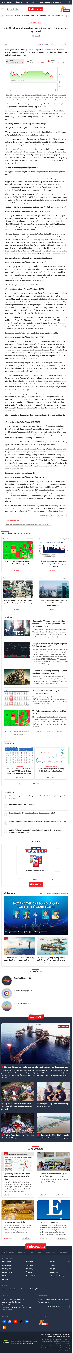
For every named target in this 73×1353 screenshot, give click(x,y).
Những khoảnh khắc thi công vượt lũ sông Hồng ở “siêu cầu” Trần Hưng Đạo (53, 1138)
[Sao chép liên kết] (62, 44)
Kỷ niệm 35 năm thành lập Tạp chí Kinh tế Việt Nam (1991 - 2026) (53, 1177)
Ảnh (3, 1291)
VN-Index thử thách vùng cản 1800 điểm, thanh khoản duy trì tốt (49, 712)
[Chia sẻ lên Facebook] (51, 44)
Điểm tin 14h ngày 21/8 (23, 980)
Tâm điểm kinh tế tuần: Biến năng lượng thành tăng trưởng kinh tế (19, 961)
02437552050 (45, 1304)
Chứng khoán (6, 2)
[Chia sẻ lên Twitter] (55, 44)
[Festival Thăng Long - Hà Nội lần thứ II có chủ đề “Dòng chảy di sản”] (17, 1125)
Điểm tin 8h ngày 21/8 (22, 1005)
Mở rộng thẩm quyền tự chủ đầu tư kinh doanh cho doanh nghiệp (36, 1069)
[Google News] (43, 44)
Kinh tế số (34, 16)
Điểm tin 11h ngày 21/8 (23, 993)
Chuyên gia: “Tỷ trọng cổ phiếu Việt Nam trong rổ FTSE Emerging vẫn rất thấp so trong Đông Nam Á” (48, 623)
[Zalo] (27, 1323)
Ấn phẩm (35, 843)
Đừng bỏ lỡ (9, 743)
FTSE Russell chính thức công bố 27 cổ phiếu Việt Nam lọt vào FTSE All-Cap (37, 823)
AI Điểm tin (36, 974)
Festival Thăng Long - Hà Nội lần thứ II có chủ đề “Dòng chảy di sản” (17, 1138)
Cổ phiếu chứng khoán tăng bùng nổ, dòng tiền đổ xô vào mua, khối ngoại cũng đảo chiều (38, 799)
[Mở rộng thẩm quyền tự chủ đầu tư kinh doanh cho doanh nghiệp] (35, 1045)
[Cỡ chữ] (9, 44)
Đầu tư (17, 16)
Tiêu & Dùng (19, 2)
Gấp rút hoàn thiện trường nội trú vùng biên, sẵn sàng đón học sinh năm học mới (16, 1108)
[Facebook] (4, 1323)
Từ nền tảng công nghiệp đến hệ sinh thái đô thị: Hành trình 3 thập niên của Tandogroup (51, 962)
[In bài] (6, 44)
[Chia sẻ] (65, 44)
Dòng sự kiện (35, 1151)
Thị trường (56, 16)
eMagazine (64, 895)
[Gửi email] (58, 44)
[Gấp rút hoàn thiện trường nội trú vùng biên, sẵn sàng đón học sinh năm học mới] (17, 1093)
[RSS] (4, 1329)
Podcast (48, 895)
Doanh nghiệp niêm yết (50, 765)
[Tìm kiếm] (7, 9)
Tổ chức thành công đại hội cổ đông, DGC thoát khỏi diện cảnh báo (50, 771)
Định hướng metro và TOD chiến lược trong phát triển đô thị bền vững (17, 1178)
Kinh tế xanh (45, 16)
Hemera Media (32, 1343)
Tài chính (25, 16)
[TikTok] (21, 1323)
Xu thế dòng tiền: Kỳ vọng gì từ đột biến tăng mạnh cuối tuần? (32, 815)
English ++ (57, 2)
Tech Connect (45, 2)
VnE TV (34, 2)
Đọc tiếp (8, 617)
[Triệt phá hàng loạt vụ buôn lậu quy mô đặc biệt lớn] (53, 1093)
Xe (27, 2)
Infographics (56, 895)
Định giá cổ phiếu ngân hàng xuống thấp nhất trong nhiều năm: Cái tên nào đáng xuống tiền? (53, 603)
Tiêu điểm (9, 16)
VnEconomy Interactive (49, 1224)
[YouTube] (15, 1323)
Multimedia (9, 895)
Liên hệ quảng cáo (54, 1308)
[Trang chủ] (2, 16)
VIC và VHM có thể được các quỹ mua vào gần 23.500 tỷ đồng (49, 692)
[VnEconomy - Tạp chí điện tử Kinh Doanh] (35, 1248)
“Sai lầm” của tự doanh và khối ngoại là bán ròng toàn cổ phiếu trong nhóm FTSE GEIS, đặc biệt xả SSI (36, 833)
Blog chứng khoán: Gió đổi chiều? (21, 806)
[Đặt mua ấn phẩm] (65, 9)
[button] (34, 785)
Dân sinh (5, 578)
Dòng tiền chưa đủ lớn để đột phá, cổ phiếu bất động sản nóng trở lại (49, 645)
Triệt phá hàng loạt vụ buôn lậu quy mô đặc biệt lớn (52, 1107)
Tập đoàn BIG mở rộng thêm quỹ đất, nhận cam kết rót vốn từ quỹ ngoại (49, 672)
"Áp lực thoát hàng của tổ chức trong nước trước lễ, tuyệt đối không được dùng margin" (53, 564)
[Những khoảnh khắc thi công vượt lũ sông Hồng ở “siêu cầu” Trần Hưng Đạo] (53, 1125)
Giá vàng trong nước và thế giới (16, 1224)
